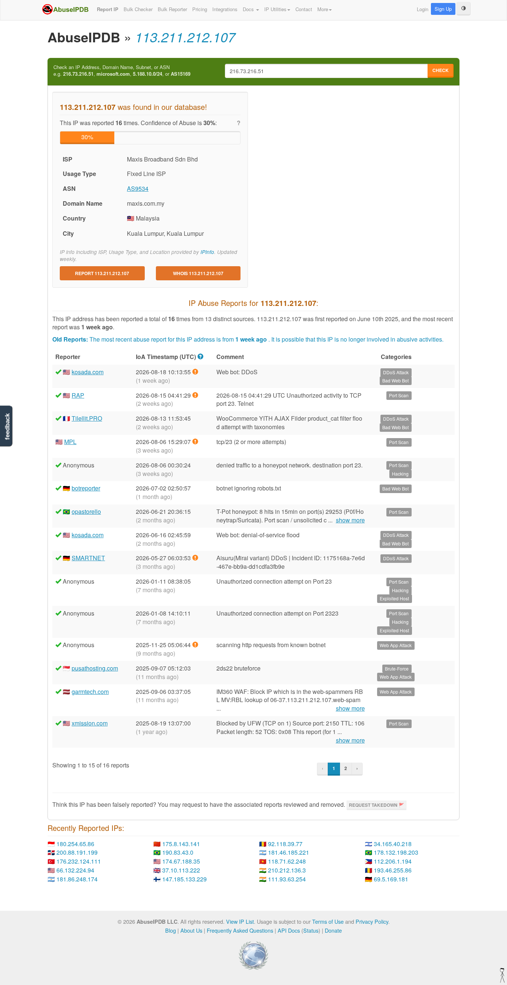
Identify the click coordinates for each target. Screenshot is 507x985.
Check (440, 70)
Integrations (225, 9)
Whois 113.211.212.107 (198, 273)
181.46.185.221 (288, 852)
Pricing (199, 9)
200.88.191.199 (77, 852)
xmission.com (90, 723)
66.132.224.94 (75, 870)
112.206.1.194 (393, 861)
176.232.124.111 (78, 861)
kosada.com (88, 372)
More (322, 9)
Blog (170, 930)
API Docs (289, 930)
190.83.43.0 (177, 852)
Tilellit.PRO (87, 418)
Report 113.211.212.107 (102, 273)
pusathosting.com (95, 668)
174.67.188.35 (181, 861)
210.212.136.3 (287, 870)
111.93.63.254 (287, 879)
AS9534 (137, 188)
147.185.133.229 (184, 879)
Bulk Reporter (172, 9)
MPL (70, 441)
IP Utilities (275, 9)
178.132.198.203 (396, 852)
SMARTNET (88, 558)
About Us (191, 930)
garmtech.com (90, 691)
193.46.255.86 (393, 870)
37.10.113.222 (181, 870)
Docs (249, 9)
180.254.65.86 (75, 843)
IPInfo (207, 251)
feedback (7, 426)
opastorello (86, 511)
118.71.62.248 (287, 861)
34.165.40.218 (393, 843)
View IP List (240, 921)
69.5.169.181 (391, 879)
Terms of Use (328, 921)
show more (350, 520)
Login (422, 9)
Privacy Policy (372, 921)
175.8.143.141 (181, 843)
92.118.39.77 (285, 843)
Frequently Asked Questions (240, 930)
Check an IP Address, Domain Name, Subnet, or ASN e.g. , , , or (121, 71)
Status (310, 930)
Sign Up (443, 8)
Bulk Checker (138, 9)
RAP (78, 395)
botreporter (86, 488)
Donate (333, 930)
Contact (303, 9)
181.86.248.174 (77, 879)
